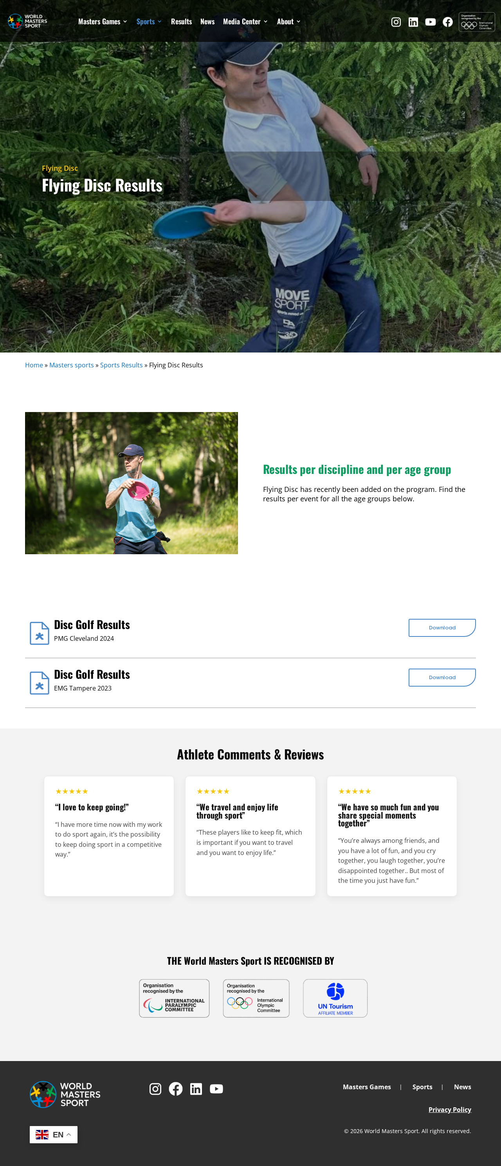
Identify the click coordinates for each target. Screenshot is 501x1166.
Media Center (242, 21)
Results (181, 21)
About (285, 21)
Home (34, 365)
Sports (146, 21)
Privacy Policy (450, 1109)
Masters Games (99, 21)
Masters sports (71, 365)
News (207, 21)
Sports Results (121, 365)
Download (442, 627)
